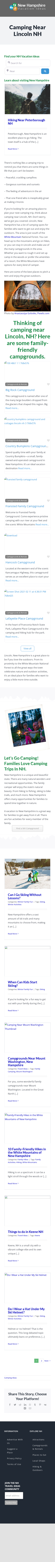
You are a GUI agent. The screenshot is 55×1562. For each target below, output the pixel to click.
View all (27, 648)
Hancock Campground (20, 562)
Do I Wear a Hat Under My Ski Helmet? (26, 1310)
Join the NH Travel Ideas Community (12, 1486)
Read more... (12, 408)
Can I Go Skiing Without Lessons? (24, 896)
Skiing (42, 902)
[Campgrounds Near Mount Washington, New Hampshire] (27, 1037)
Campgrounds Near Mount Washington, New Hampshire (26, 1061)
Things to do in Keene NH (25, 1232)
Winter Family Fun (25, 902)
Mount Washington (24, 1071)
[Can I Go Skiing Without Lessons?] (27, 874)
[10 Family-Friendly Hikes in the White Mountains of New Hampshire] (27, 1128)
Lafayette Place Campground (24, 618)
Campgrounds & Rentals (17, 384)
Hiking (19, 1162)
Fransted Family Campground (25, 506)
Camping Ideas (10, 1377)
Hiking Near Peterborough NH (26, 121)
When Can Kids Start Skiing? (22, 983)
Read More (12, 149)
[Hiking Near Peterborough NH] (27, 99)
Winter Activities (14, 904)
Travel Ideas (23, 1068)
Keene (37, 1235)
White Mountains (29, 1162)
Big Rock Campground (20, 390)
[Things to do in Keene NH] (27, 1211)
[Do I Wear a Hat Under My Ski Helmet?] (27, 1288)
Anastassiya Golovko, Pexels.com (31, 313)
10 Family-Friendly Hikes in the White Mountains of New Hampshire (27, 1152)
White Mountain (12, 236)
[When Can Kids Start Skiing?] (27, 961)
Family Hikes (23, 1159)
